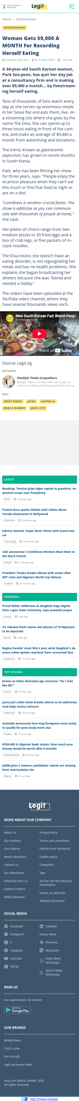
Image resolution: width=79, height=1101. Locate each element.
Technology (10, 541)
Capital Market (11, 755)
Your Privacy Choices (44, 1099)
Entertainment (26, 19)
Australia (48, 401)
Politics (7, 691)
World (7, 499)
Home (6, 19)
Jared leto (37, 408)
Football (8, 583)
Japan (31, 401)
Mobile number (14, 408)
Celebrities (9, 520)
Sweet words (13, 401)
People (7, 562)
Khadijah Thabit (46, 59)
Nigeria (7, 776)
